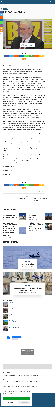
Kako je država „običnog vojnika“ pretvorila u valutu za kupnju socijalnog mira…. (23, 378)
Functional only (9, 402)
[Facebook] (6, 56)
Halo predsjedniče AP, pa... (15, 327)
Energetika (11, 308)
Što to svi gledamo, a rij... (15, 315)
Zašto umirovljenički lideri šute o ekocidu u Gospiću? (16, 381)
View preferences (24, 402)
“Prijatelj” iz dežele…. (27, 264)
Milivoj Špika (29, 45)
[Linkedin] (21, 56)
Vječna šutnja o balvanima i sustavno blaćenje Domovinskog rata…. (36, 225)
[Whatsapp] (26, 56)
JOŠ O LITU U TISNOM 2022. (20, 198)
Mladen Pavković (24, 292)
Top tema (11, 302)
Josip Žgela (23, 266)
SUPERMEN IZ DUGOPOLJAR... (16, 309)
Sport (10, 326)
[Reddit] (16, 56)
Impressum (13, 393)
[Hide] (0, 33)
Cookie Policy (6, 393)
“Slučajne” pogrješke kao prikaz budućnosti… (36, 215)
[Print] (36, 56)
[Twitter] (11, 56)
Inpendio (36, 404)
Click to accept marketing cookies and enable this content (27, 352)
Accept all (16, 398)
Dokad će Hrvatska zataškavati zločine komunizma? (16, 386)
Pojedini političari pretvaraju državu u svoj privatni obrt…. (27, 289)
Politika (6, 8)
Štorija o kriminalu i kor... (15, 321)
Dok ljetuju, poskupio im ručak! (42, 199)
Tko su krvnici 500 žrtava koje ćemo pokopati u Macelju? (10, 215)
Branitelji (11, 314)
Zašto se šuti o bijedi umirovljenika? (12, 384)
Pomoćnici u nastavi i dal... (15, 304)
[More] (24, 59)
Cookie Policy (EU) (35, 400)
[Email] (31, 56)
